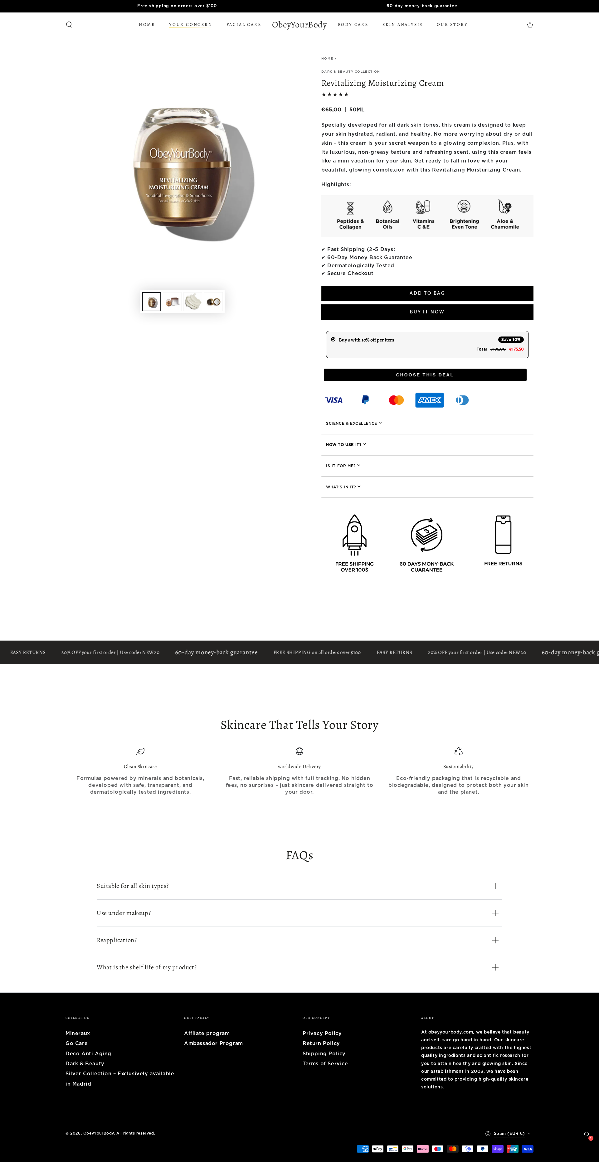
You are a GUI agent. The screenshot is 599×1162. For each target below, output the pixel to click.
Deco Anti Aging (88, 1053)
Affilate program (207, 1033)
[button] (69, 24)
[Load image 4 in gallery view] (213, 301)
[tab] (427, 444)
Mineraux (78, 1033)
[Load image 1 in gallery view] (151, 301)
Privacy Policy (322, 1033)
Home (327, 58)
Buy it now (427, 311)
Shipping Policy (324, 1053)
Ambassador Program (213, 1043)
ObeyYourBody (98, 1133)
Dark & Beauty (85, 1063)
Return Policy (321, 1043)
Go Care (77, 1043)
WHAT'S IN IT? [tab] (341, 487)
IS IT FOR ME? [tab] (341, 466)
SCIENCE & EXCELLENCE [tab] (351, 423)
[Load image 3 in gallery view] (192, 301)
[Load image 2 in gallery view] (172, 301)
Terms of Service (325, 1063)
